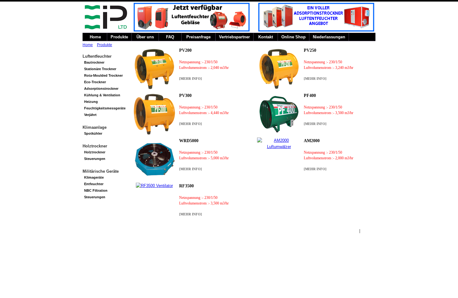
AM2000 (312, 140)
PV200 (185, 50)
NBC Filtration (95, 190)
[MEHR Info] (190, 78)
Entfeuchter (93, 184)
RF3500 (186, 186)
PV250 (310, 50)
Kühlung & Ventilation (102, 95)
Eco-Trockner (95, 82)
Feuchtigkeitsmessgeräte (105, 108)
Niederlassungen (329, 37)
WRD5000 (188, 140)
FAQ (170, 37)
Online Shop (293, 37)
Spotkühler (93, 133)
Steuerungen (94, 159)
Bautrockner (94, 62)
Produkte (119, 37)
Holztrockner (94, 152)
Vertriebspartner (234, 37)
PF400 (310, 95)
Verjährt (90, 115)
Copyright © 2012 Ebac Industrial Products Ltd (125, 230)
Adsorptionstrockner (101, 88)
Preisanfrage (198, 37)
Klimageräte (94, 177)
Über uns (145, 37)
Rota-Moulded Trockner (103, 75)
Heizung (91, 101)
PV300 (185, 95)
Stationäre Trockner (100, 69)
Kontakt (265, 37)
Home (94, 37)
